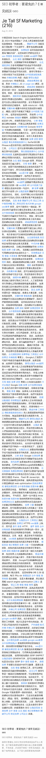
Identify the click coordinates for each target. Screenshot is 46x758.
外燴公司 (13, 609)
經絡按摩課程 (33, 80)
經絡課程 (31, 87)
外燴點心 (15, 83)
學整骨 (9, 56)
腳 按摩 (35, 188)
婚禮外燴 (17, 277)
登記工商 (37, 200)
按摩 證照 (33, 139)
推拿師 (24, 683)
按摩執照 (25, 50)
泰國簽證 (27, 575)
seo (3, 56)
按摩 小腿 (11, 249)
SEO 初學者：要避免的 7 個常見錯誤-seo (23, 7)
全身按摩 (36, 455)
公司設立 (13, 148)
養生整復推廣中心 (29, 151)
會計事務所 (14, 544)
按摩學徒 (26, 354)
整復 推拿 (11, 391)
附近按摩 (15, 714)
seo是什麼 (23, 173)
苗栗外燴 (34, 486)
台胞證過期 (23, 191)
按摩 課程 (19, 308)
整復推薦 (28, 296)
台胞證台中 (24, 520)
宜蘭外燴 (11, 108)
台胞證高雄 (35, 707)
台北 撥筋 (17, 59)
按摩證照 (22, 609)
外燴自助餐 (12, 77)
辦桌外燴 (33, 409)
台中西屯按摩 (13, 640)
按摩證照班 (35, 308)
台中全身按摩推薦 (15, 600)
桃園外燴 (15, 551)
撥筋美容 (17, 96)
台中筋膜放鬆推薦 (33, 74)
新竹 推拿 (17, 526)
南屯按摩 (15, 462)
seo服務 (34, 523)
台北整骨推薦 (33, 237)
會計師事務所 (34, 710)
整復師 (18, 117)
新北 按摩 (35, 289)
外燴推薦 (13, 357)
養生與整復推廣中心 (18, 142)
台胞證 (36, 425)
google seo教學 (9, 618)
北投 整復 (15, 667)
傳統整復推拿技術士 (14, 412)
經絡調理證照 (31, 222)
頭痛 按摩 (22, 385)
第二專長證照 (19, 203)
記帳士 (36, 581)
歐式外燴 (30, 203)
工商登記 (34, 354)
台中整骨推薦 (15, 311)
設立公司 (33, 671)
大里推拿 (13, 256)
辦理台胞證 (33, 77)
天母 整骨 (27, 163)
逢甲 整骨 (34, 526)
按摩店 (40, 123)
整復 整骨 (28, 584)
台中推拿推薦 (8, 213)
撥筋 (29, 265)
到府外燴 (6, 498)
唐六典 (21, 649)
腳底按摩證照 (11, 486)
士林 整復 (38, 120)
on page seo (29, 83)
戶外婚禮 (35, 624)
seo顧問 (33, 56)
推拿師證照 (18, 56)
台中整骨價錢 (24, 486)
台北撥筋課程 (15, 354)
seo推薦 (22, 185)
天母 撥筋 (6, 382)
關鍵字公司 (32, 44)
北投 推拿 (17, 200)
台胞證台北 (24, 449)
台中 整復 (36, 575)
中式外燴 (35, 243)
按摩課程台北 (8, 501)
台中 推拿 (13, 710)
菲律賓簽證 (36, 253)
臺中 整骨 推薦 (27, 661)
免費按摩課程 (17, 471)
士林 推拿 (19, 455)
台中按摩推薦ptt (9, 643)
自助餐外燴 (22, 127)
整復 (22, 584)
